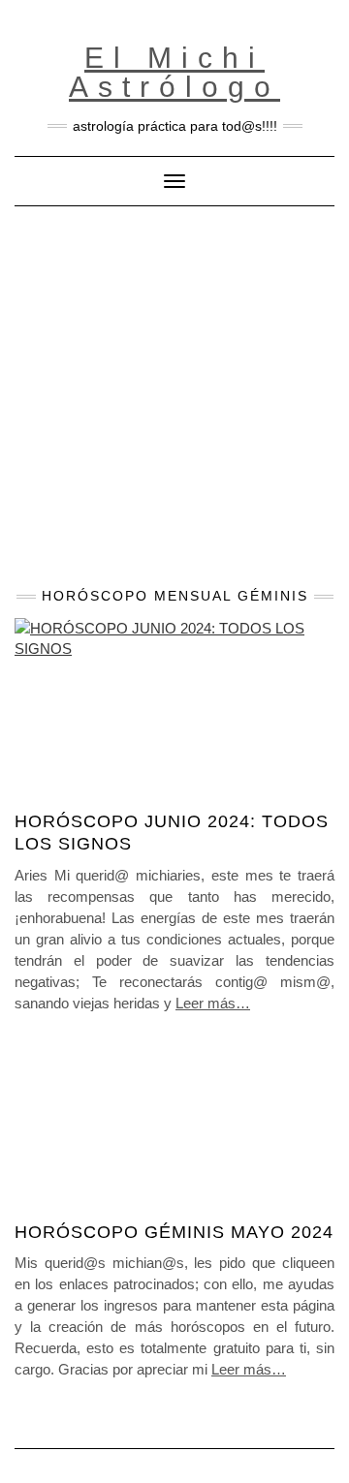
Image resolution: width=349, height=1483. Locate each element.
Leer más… (212, 1003)
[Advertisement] (174, 390)
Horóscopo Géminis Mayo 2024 (174, 1232)
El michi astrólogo (174, 72)
